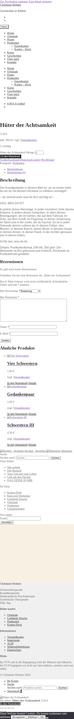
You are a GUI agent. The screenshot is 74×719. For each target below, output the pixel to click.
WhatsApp (25, 159)
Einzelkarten (21, 46)
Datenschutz (14, 649)
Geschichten (14, 55)
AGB (10, 643)
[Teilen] (8, 708)
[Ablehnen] (47, 717)
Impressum (13, 640)
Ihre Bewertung (10, 290)
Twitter (4, 159)
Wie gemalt (13, 467)
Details (32, 383)
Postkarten (13, 42)
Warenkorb (14, 691)
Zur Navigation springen (14, 1)
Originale (12, 36)
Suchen (62, 687)
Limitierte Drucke (17, 499)
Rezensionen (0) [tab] (16, 172)
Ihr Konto (12, 680)
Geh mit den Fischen (19, 477)
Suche (10, 684)
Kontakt (11, 62)
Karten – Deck (22, 49)
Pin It (44, 159)
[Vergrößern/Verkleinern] (1, 708)
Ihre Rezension (9, 297)
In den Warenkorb (10, 156)
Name (4, 326)
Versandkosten (28, 140)
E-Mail (5, 333)
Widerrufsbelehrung (18, 646)
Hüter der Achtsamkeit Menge (17, 152)
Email (51, 159)
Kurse (10, 52)
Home (10, 33)
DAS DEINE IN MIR (20, 480)
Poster (10, 39)
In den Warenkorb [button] (17, 383)
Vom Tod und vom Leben (21, 473)
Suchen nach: (14, 687)
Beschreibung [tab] (15, 169)
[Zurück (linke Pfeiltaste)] (1, 711)
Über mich (13, 59)
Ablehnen (32, 717)
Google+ (36, 159)
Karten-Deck (14, 492)
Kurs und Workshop (18, 495)
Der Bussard (14, 470)
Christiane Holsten (10, 4)
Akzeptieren (18, 717)
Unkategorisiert (16, 508)
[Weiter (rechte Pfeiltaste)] (5, 711)
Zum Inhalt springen (40, 1)
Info (42, 717)
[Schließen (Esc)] (12, 708)
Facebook (13, 159)
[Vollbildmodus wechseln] (5, 708)
